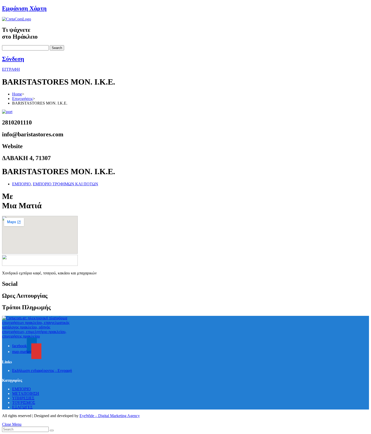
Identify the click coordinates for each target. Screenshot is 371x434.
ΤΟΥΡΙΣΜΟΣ (23, 402)
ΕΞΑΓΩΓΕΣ (22, 407)
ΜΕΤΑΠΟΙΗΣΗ (25, 393)
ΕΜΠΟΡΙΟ (21, 184)
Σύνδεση (13, 59)
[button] (11, 69)
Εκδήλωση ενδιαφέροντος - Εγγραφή (42, 370)
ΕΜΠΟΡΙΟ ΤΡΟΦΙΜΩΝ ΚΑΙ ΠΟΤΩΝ (65, 184)
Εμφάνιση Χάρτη (24, 8)
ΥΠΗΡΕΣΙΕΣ (23, 398)
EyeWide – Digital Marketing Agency (110, 416)
